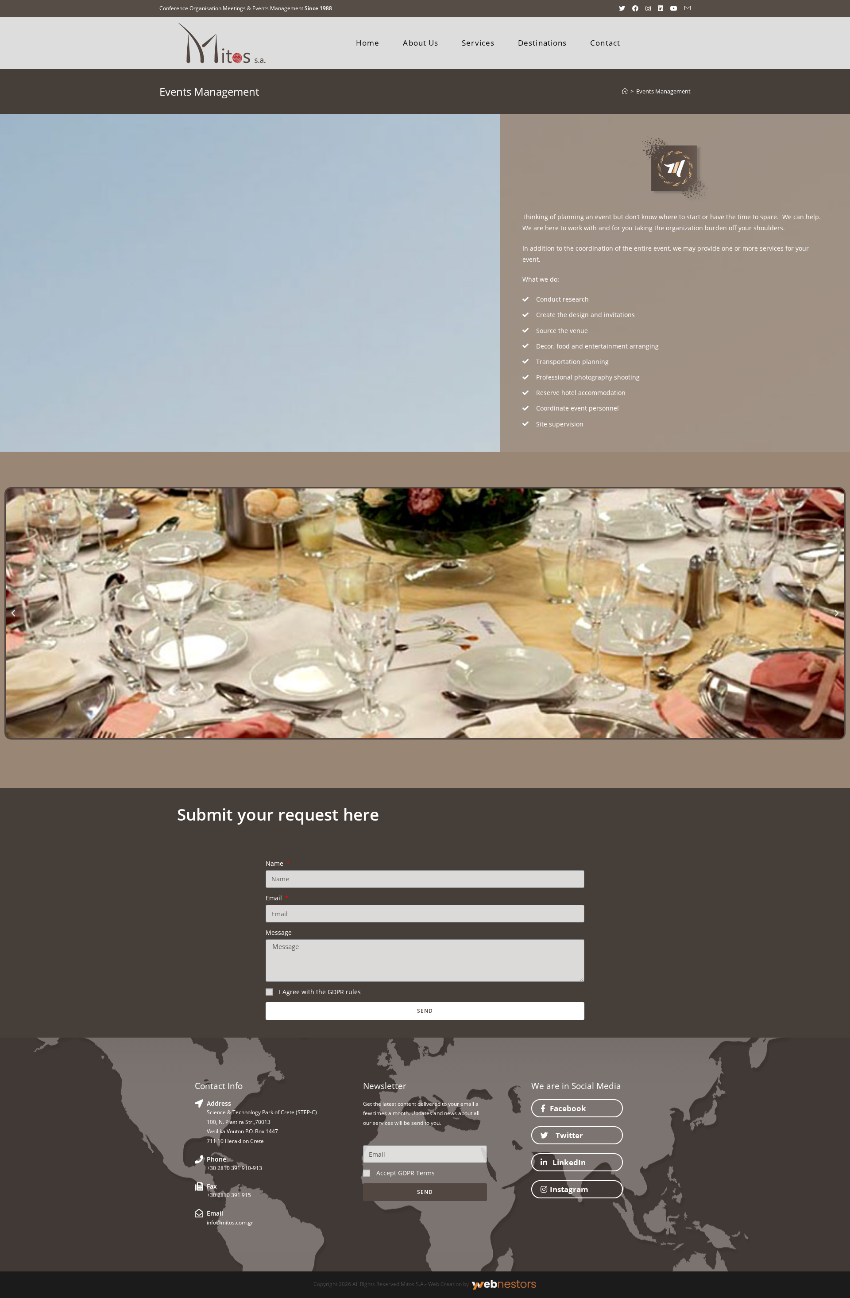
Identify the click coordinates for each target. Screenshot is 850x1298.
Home (367, 43)
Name (275, 863)
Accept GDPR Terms (405, 1173)
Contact (605, 43)
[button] (577, 1108)
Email (275, 898)
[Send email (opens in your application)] (686, 8)
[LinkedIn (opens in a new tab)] (660, 8)
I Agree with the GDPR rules (320, 992)
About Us (420, 43)
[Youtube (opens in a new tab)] (674, 8)
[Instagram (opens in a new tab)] (648, 8)
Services (478, 43)
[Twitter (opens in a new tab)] (622, 8)
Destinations (542, 43)
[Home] (625, 91)
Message (279, 932)
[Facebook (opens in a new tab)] (635, 8)
